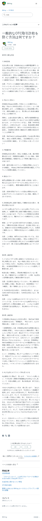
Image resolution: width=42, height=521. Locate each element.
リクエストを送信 (30, 456)
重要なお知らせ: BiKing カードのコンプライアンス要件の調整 (20, 489)
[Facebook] (3, 436)
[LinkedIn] (9, 436)
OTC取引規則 (7, 485)
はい (15, 447)
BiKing (4, 10)
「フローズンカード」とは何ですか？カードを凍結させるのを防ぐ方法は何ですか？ (20, 477)
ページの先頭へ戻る (9, 464)
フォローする (8, 48)
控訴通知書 (6, 473)
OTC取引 (11, 10)
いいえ (26, 447)
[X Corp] (6, 436)
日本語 (36, 517)
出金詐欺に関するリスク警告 (12, 482)
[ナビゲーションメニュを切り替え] (36, 3)
